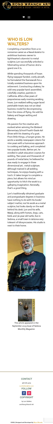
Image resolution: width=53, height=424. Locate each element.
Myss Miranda (38, 422)
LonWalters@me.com (26, 386)
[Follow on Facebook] (24, 393)
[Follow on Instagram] (29, 393)
